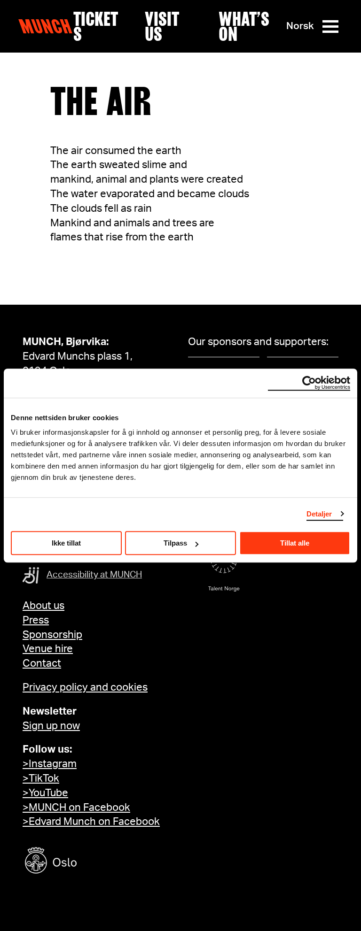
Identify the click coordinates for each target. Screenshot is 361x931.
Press (36, 620)
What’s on (244, 26)
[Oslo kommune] (93, 861)
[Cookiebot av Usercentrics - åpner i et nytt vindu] (309, 383)
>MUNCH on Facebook (76, 807)
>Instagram (50, 764)
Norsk (300, 26)
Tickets (95, 26)
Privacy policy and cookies (85, 687)
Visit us (162, 26)
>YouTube (45, 793)
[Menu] (330, 26)
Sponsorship (52, 635)
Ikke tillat (66, 543)
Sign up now (51, 726)
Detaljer (319, 514)
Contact (42, 663)
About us (43, 605)
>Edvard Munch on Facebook (91, 821)
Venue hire (48, 649)
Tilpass (175, 543)
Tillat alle (294, 543)
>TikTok (41, 778)
